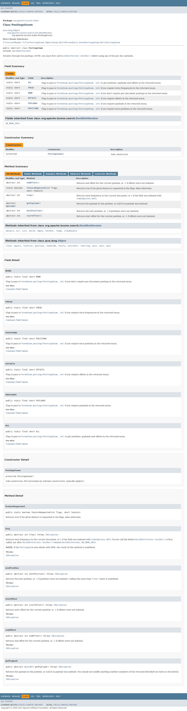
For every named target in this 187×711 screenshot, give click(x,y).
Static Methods (33, 174)
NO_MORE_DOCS (13, 123)
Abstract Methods (80, 174)
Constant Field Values (17, 289)
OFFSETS (32, 98)
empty (40, 231)
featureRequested (36, 188)
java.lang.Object (11, 30)
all (18, 231)
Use (32, 3)
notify (61, 246)
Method (39, 12)
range (59, 231)
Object (62, 240)
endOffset (32, 182)
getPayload (32, 203)
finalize (28, 246)
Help (58, 3)
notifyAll (73, 246)
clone (9, 246)
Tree (38, 3)
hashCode (51, 246)
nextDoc (49, 231)
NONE (30, 93)
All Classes (7, 8)
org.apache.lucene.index (26, 20)
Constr (29, 12)
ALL (30, 82)
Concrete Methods (105, 174)
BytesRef (10, 206)
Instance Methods (56, 174)
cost (24, 231)
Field (21, 12)
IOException (51, 534)
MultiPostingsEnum (110, 42)
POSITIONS (33, 108)
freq (29, 195)
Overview (5, 3)
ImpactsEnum (51, 42)
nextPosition (34, 210)
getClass (39, 246)
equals (17, 246)
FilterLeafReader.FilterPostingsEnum (23, 42)
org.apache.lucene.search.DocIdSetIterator (29, 33)
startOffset (33, 216)
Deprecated (48, 3)
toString (85, 246)
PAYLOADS (32, 103)
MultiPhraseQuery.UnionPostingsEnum (79, 42)
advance (10, 231)
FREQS (31, 88)
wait (94, 246)
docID (32, 231)
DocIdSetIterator (21, 51)
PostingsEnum (55, 154)
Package (16, 3)
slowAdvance (70, 231)
